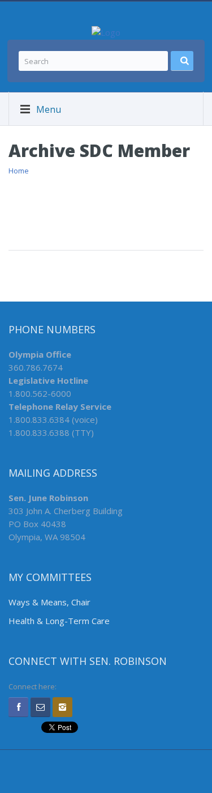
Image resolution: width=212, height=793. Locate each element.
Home (18, 171)
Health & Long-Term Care (59, 620)
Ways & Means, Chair (49, 602)
